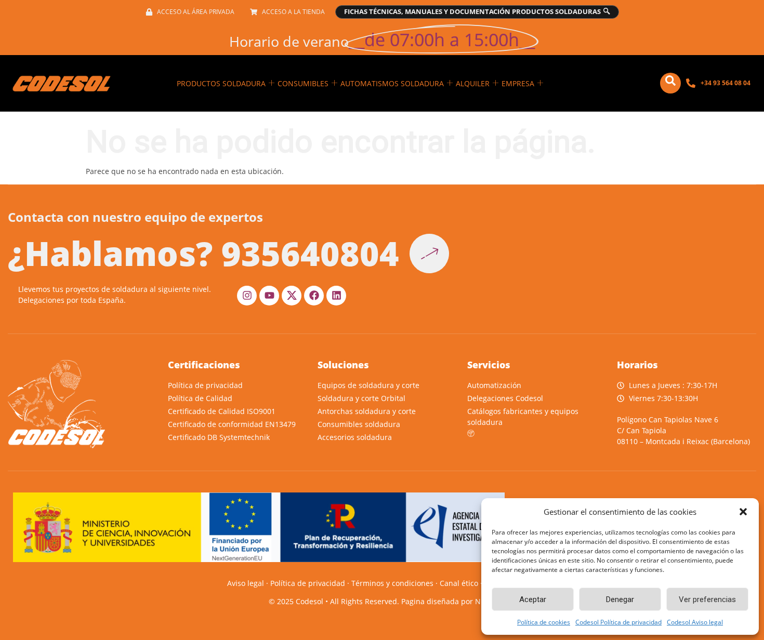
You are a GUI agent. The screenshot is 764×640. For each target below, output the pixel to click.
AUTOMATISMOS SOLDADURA (392, 83)
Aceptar (532, 599)
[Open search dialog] (670, 83)
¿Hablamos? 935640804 (203, 253)
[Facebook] (314, 295)
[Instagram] (247, 295)
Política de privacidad (307, 583)
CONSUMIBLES (303, 83)
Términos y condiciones (392, 583)
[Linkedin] (336, 295)
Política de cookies (543, 622)
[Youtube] (269, 295)
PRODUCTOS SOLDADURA (221, 83)
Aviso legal (245, 583)
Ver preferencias (707, 599)
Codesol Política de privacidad (618, 622)
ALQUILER (473, 83)
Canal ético (459, 583)
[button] (743, 511)
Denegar (620, 599)
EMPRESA (518, 83)
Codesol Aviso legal (695, 622)
